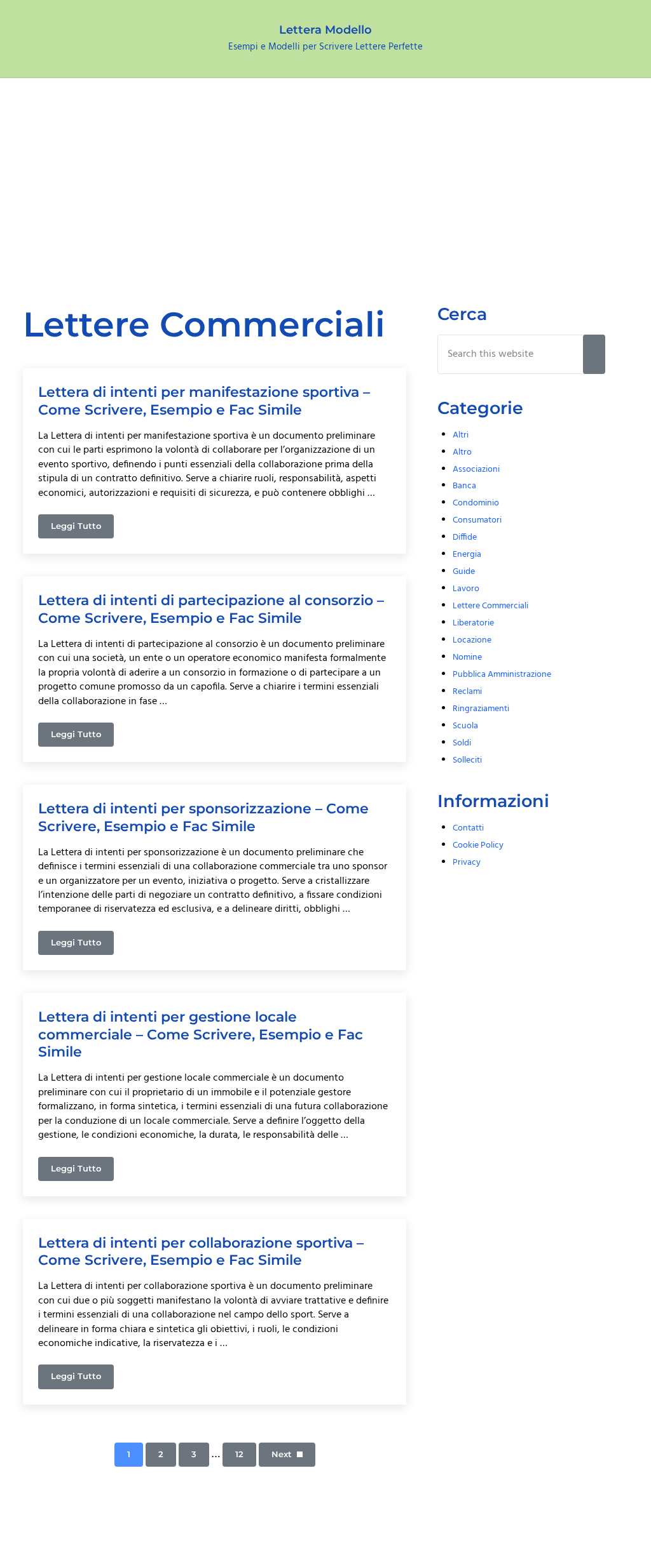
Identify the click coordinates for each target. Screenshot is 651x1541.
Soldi (462, 743)
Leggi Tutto (82, 528)
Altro (462, 452)
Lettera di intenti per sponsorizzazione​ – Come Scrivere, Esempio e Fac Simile (203, 817)
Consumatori (477, 520)
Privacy (467, 862)
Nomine (467, 657)
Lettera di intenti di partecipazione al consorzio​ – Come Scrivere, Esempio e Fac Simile (211, 609)
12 (245, 1457)
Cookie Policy (478, 845)
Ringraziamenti (481, 709)
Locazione (472, 640)
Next (281, 1454)
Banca (464, 486)
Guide (464, 571)
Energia (467, 554)
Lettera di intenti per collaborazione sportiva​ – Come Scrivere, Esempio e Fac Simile (201, 1251)
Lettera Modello (325, 29)
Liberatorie (473, 623)
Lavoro (466, 589)
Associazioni (476, 469)
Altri (461, 435)
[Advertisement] (325, 173)
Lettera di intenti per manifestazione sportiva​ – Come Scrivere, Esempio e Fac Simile (204, 401)
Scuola (465, 726)
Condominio (476, 503)
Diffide (465, 537)
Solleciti (467, 760)
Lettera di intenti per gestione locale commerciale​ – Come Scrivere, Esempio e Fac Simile (200, 1034)
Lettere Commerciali (490, 606)
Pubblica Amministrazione (502, 674)
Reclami (467, 691)
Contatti (468, 828)
